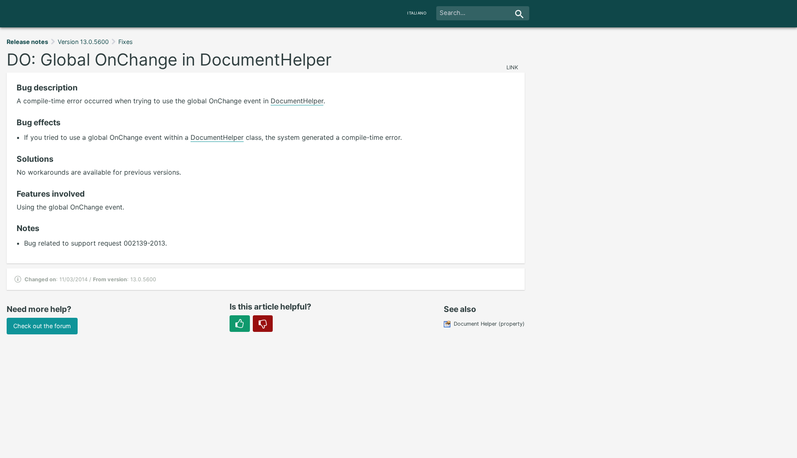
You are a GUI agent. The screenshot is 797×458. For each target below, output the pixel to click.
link (512, 67)
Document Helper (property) (489, 324)
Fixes (125, 41)
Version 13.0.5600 (83, 41)
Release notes (27, 41)
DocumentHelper (297, 101)
